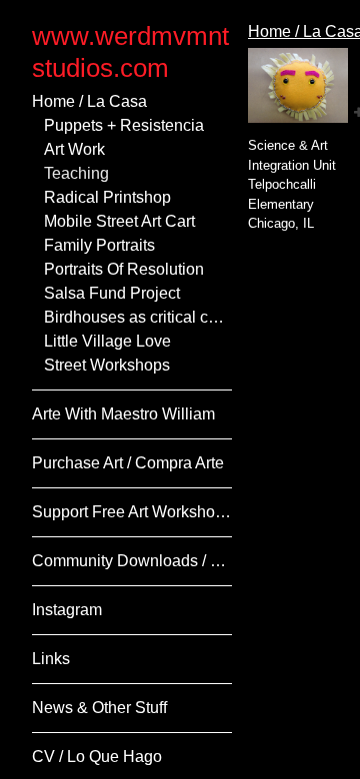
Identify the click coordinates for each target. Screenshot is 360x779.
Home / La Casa (89, 101)
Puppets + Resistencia (124, 125)
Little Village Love (107, 341)
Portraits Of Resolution (124, 269)
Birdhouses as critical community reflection (138, 317)
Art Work (74, 149)
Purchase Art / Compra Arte (128, 462)
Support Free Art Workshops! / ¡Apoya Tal (132, 511)
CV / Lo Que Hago (97, 756)
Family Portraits (99, 245)
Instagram (67, 609)
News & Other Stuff (99, 707)
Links (51, 658)
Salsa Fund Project (112, 293)
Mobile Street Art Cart (119, 221)
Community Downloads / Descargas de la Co (132, 560)
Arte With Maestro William (123, 413)
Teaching (76, 173)
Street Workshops (107, 365)
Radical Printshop (107, 197)
